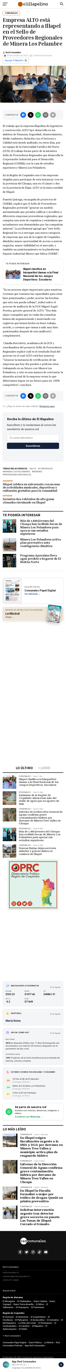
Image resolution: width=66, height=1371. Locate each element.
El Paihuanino (21, 1320)
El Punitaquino (45, 1323)
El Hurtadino (53, 1320)
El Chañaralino (24, 1301)
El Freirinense (37, 1307)
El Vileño (23, 1329)
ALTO (33, 469)
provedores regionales (17, 475)
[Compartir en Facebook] (23, 115)
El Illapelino (37, 1326)
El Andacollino (38, 1320)
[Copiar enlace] (53, 115)
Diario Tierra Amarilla (24, 1304)
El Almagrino (9, 1301)
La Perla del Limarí (27, 1323)
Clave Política (35, 1342)
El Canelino (24, 1326)
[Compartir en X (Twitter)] (31, 115)
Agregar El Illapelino (14, 60)
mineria (37, 472)
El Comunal (8, 1317)
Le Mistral (48, 1342)
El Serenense (22, 1317)
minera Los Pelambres (17, 472)
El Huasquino (22, 1307)
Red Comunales (13, 52)
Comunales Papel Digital (14, 1342)
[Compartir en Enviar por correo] (45, 115)
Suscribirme (33, 445)
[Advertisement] (33, 657)
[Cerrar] (61, 1364)
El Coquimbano (38, 1317)
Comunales (46, 469)
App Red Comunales (35, 1345)
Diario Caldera (40, 1301)
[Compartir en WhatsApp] (38, 115)
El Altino (40, 1304)
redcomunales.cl (11, 1272)
